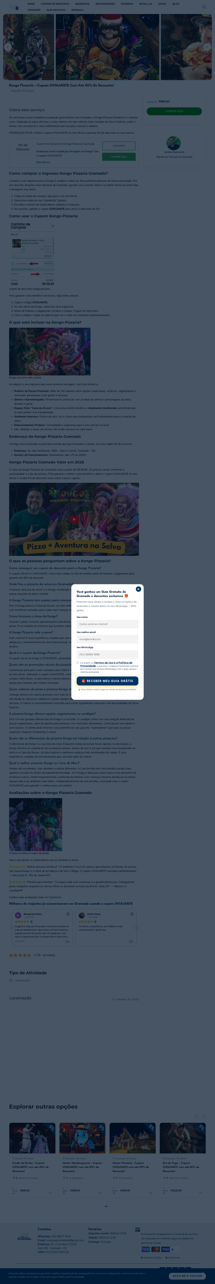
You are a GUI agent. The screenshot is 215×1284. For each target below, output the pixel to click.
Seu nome (82, 617)
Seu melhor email (86, 632)
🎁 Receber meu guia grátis (107, 681)
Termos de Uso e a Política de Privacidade (106, 664)
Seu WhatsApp (85, 647)
